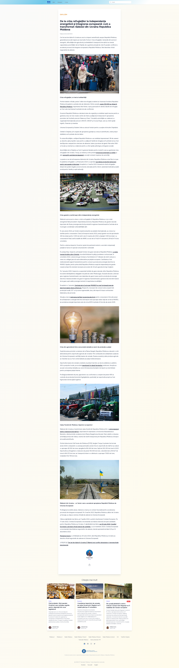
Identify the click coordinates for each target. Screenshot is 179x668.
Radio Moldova (68, 637)
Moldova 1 (52, 637)
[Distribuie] (89, 564)
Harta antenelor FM (95, 640)
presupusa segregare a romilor (106, 153)
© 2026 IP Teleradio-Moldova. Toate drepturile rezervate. (89, 662)
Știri (54, 2)
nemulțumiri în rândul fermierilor (92, 365)
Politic (50, 601)
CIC (118, 637)
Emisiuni (60, 2)
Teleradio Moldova (83, 640)
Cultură (108, 601)
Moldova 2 (59, 637)
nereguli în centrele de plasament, (73, 155)
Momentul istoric (65, 536)
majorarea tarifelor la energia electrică (82, 297)
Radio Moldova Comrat (109, 637)
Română (83, 665)
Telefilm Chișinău (125, 637)
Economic (79, 601)
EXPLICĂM (63, 14)
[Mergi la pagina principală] (49, 2)
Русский (90, 665)
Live (66, 2)
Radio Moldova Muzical (94, 637)
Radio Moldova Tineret (80, 637)
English (96, 665)
